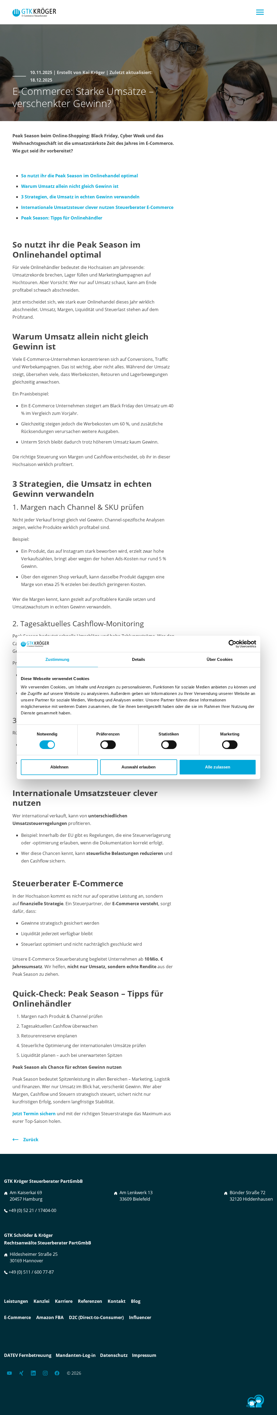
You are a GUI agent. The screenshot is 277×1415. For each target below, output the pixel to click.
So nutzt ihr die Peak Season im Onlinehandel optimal (79, 176)
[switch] (108, 744)
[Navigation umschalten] (260, 12)
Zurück (30, 1140)
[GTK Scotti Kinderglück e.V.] (254, 1403)
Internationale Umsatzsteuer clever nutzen (68, 207)
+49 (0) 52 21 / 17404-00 (32, 1210)
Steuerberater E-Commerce (144, 207)
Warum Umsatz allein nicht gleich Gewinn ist (69, 186)
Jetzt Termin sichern (34, 1114)
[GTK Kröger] (34, 12)
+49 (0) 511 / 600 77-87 (31, 1272)
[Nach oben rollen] (224, 1404)
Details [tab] (138, 659)
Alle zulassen (217, 767)
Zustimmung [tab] (57, 659)
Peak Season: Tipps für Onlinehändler (61, 218)
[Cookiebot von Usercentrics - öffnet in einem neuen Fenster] (232, 644)
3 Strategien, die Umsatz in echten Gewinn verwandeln (80, 197)
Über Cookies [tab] (220, 659)
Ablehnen (59, 767)
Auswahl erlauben (138, 767)
